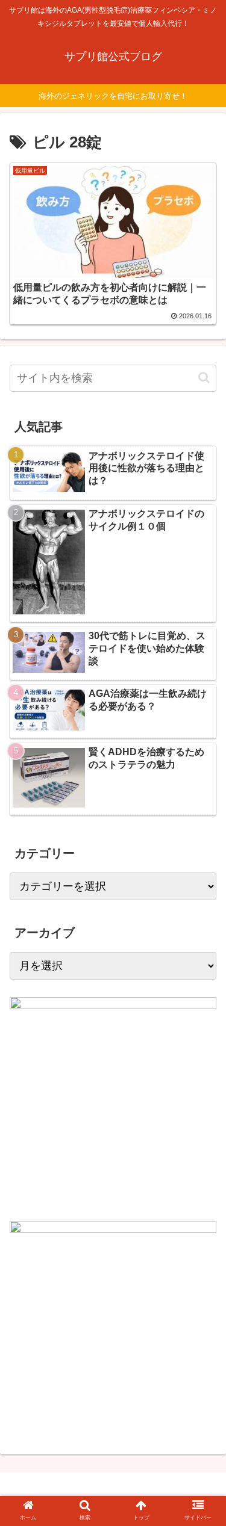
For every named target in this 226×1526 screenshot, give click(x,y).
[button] (204, 378)
